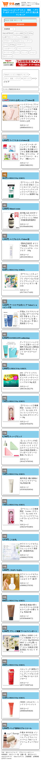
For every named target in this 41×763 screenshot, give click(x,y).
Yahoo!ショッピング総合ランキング (16, 75)
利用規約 (4, 754)
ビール (5, 45)
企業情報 (36, 756)
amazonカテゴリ (6, 756)
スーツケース (7, 52)
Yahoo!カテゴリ (19, 756)
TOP (2, 752)
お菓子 (5, 37)
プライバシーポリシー (26, 752)
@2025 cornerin (6, 758)
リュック (24, 52)
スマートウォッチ (16, 37)
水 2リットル (7, 56)
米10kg (12, 45)
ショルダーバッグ (9, 48)
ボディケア (27, 78)
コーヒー (33, 52)
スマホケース (7, 41)
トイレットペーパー (24, 48)
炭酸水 (26, 37)
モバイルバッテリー (24, 41)
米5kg (31, 33)
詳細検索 (7, 29)
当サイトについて (12, 752)
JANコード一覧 (14, 754)
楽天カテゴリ (32, 754)
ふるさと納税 (18, 33)
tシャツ (16, 52)
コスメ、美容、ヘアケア (12, 78)
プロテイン (20, 45)
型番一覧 (23, 754)
